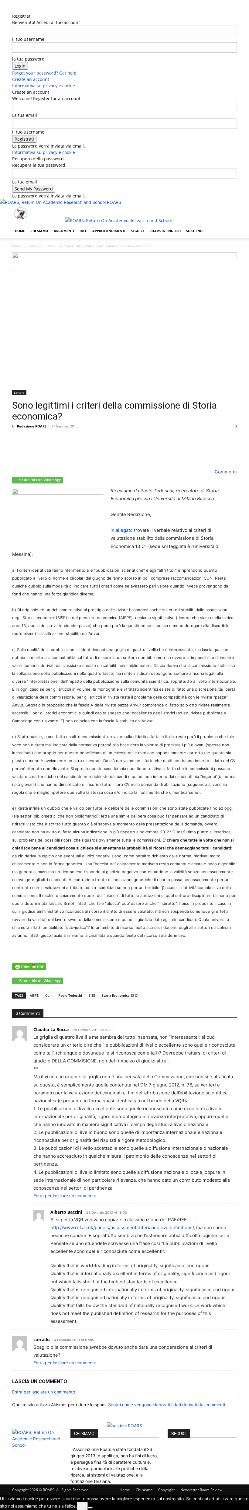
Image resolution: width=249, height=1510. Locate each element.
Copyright (166, 1489)
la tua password (28, 59)
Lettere (35, 246)
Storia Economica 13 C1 (120, 995)
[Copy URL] (74, 451)
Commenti (225, 471)
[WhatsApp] (60, 451)
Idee (83, 230)
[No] (90, 1507)
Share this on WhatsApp (40, 480)
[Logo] (38, 220)
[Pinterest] (46, 451)
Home (20, 230)
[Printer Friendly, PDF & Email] (29, 970)
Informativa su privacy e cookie (43, 86)
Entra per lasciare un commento (64, 1195)
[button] (229, 213)
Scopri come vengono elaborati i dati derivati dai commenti (166, 1404)
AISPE (34, 995)
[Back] (38, 9)
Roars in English (165, 230)
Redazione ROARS (31, 426)
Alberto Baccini (66, 1212)
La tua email (24, 115)
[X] (31, 9)
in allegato (122, 530)
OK (82, 1505)
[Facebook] (27, 9)
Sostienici (195, 230)
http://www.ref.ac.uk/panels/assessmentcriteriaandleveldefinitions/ (122, 1227)
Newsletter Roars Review (201, 1489)
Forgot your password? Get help (44, 73)
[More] (88, 451)
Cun (48, 995)
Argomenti (64, 230)
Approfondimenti (108, 230)
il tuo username (28, 39)
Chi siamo (39, 230)
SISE (92, 995)
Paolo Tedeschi (70, 995)
